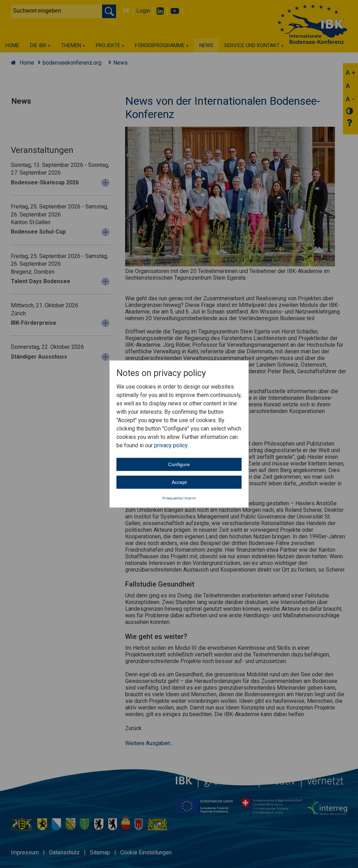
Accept (179, 482)
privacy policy (170, 445)
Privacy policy (172, 498)
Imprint (190, 498)
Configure (179, 464)
